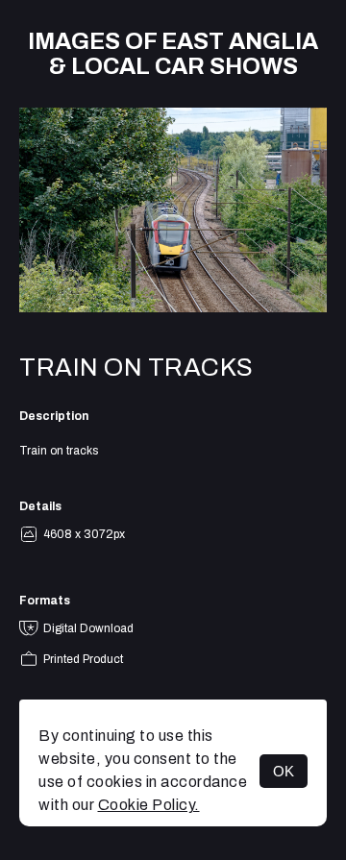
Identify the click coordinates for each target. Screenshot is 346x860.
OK (283, 771)
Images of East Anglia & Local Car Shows (173, 54)
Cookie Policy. (149, 805)
